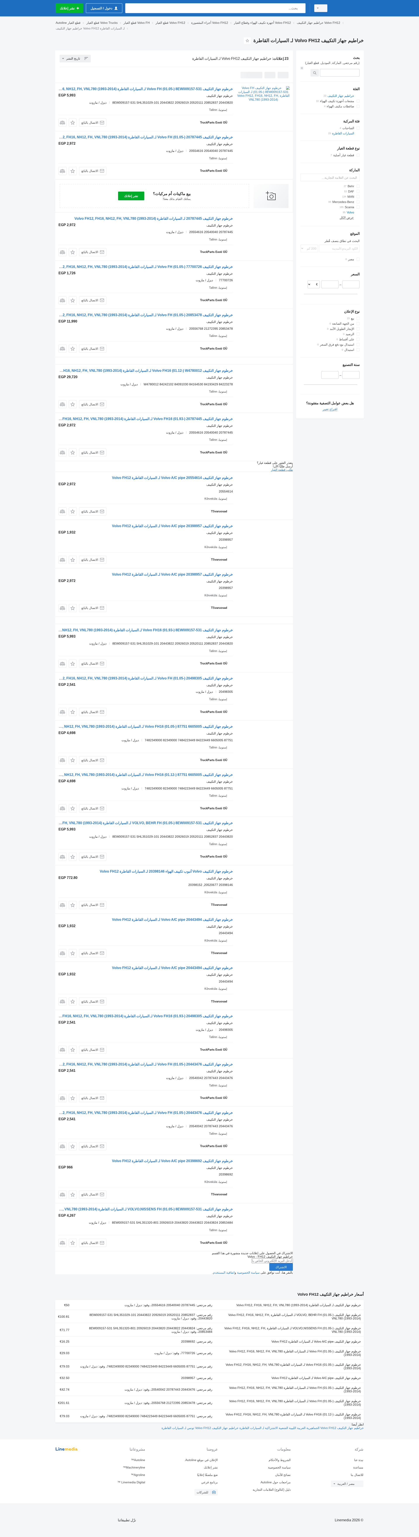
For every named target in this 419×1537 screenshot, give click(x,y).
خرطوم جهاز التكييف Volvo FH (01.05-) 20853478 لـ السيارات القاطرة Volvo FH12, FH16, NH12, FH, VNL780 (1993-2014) (139, 315)
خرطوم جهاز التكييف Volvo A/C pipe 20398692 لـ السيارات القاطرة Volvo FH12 (172, 1161)
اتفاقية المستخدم (224, 1272)
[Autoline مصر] (348, 8)
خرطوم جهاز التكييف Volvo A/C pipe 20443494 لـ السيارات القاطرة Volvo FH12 (172, 919)
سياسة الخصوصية (248, 1272)
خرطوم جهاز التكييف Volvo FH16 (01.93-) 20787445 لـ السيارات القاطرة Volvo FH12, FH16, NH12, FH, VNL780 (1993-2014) (137, 419)
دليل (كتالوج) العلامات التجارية (271, 1489)
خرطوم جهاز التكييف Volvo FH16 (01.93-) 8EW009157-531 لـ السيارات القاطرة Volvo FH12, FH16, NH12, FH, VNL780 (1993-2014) (132, 630)
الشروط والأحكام (279, 1460)
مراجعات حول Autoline (275, 1482)
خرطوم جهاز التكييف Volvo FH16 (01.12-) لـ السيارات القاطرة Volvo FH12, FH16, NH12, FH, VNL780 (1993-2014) (293, 1416)
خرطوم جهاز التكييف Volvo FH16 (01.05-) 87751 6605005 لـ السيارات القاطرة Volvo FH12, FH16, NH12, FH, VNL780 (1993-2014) (133, 726)
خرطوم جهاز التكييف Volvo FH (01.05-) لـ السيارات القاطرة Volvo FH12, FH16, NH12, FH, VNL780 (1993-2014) (295, 1353)
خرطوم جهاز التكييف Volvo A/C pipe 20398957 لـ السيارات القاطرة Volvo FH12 (172, 526)
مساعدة (358, 1467)
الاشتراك (281, 1267)
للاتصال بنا (357, 1475)
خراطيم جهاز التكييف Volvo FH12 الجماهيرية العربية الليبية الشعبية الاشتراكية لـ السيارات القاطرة (301, 1428)
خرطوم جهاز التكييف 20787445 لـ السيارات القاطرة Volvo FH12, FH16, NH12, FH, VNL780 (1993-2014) (153, 218)
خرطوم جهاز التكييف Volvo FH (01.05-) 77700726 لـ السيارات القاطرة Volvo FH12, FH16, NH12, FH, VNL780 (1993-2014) (139, 267)
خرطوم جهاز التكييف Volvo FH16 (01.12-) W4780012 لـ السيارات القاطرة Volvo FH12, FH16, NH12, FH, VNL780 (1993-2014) (136, 370)
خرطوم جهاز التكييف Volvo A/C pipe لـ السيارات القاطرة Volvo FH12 (316, 1341)
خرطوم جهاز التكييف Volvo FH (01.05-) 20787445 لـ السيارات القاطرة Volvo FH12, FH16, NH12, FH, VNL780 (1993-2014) (139, 137)
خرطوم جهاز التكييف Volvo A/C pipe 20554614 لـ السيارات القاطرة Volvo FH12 (172, 478)
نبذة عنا (358, 1460)
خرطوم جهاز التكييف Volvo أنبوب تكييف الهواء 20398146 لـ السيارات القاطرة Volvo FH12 (166, 871)
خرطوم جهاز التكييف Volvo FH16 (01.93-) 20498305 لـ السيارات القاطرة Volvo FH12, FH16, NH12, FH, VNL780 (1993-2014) (137, 1016)
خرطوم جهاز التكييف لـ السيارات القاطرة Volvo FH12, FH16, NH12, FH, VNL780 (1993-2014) (298, 1305)
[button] (73, 122)
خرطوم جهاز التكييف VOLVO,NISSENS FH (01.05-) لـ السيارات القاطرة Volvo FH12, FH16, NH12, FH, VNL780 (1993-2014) (292, 1329)
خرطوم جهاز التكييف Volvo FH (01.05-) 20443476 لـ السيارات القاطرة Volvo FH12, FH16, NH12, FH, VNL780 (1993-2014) (139, 1064)
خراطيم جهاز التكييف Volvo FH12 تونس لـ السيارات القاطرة (200, 1428)
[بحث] (301, 8)
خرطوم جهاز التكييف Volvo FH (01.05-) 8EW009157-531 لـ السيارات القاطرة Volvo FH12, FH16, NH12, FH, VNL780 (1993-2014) (134, 89)
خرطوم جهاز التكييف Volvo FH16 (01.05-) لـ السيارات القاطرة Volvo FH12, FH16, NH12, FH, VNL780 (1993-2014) (293, 1366)
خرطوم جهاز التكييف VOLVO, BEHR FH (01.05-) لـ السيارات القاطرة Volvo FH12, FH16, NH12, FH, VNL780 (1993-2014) (294, 1316)
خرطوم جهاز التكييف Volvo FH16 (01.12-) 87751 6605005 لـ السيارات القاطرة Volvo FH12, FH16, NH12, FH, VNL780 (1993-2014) (133, 775)
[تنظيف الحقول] (301, 68)
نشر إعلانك (131, 196)
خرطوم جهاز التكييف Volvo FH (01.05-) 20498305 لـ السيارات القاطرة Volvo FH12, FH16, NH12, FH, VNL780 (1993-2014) (139, 678)
